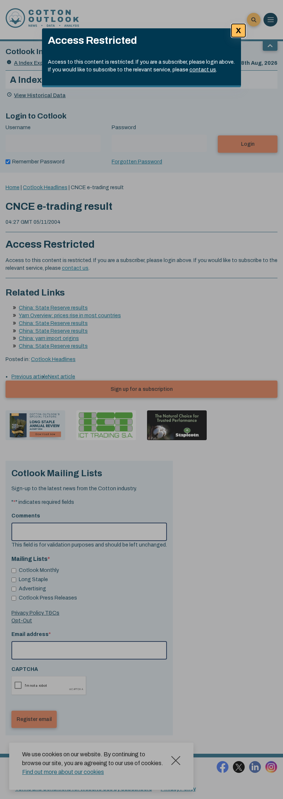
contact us (202, 70)
